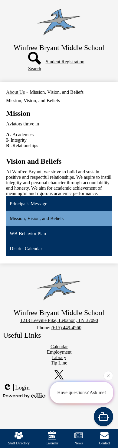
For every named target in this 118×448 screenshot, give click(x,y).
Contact (104, 443)
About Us (15, 92)
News (78, 443)
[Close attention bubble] (108, 375)
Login (22, 387)
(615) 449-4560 (66, 327)
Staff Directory (19, 443)
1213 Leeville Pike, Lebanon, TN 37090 (59, 320)
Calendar (52, 443)
